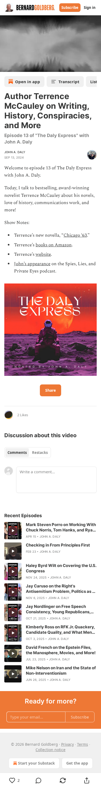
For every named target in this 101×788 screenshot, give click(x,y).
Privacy (67, 744)
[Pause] (6, 66)
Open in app (27, 81)
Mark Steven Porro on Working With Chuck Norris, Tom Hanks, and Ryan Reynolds (61, 527)
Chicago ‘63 (75, 235)
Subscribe (69, 7)
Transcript (68, 81)
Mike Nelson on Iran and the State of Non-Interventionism (61, 670)
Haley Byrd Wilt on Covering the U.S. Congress (61, 568)
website (43, 254)
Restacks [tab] (40, 452)
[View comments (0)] (39, 780)
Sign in (90, 7)
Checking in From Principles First (58, 545)
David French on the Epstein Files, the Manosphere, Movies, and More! (61, 650)
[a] (13, 530)
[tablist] (27, 452)
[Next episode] (18, 66)
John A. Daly (14, 152)
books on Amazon (54, 244)
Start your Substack (36, 763)
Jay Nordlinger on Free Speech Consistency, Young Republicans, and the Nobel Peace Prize (58, 609)
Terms (82, 744)
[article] (50, 530)
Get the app (77, 763)
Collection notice (50, 749)
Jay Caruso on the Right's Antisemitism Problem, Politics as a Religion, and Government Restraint (60, 588)
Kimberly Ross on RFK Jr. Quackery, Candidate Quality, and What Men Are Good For (60, 629)
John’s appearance (32, 263)
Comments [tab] (17, 452)
